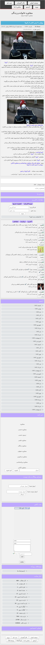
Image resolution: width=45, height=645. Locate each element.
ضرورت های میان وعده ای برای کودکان (26, 233)
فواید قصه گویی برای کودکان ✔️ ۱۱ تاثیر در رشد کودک (21, 293)
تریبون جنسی (22, 435)
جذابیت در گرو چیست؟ (30, 241)
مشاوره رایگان (22, 446)
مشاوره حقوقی (22, 451)
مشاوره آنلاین (22, 467)
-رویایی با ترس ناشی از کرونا (35, 165)
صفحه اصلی (34, 3)
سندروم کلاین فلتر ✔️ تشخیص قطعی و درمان (24, 285)
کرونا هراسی (39, 152)
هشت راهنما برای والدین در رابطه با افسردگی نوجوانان (21, 256)
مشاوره (22, 424)
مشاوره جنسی (22, 429)
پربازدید (23, 221)
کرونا (6, 62)
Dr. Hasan (37, 26)
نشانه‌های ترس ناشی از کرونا (35, 125)
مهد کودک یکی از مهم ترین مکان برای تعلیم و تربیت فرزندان (20, 226)
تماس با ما (17, 7)
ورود (36, 7)
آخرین (30, 221)
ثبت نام (9, 3)
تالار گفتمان (21, 3)
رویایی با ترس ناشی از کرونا (34, 23)
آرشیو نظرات (36, 29)
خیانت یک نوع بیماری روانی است (27, 248)
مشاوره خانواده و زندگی (22, 13)
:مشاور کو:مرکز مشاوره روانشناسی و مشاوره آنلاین (25, 163)
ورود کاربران (28, 204)
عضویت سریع (17, 204)
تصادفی (15, 221)
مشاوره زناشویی (22, 456)
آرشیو (28, 7)
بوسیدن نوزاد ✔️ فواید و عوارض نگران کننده (24, 270)
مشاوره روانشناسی (22, 462)
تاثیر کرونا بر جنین (25, 171)
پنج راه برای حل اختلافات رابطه (28, 263)
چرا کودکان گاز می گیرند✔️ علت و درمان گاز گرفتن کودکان (20, 278)
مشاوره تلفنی (22, 440)
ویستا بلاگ (11, 640)
